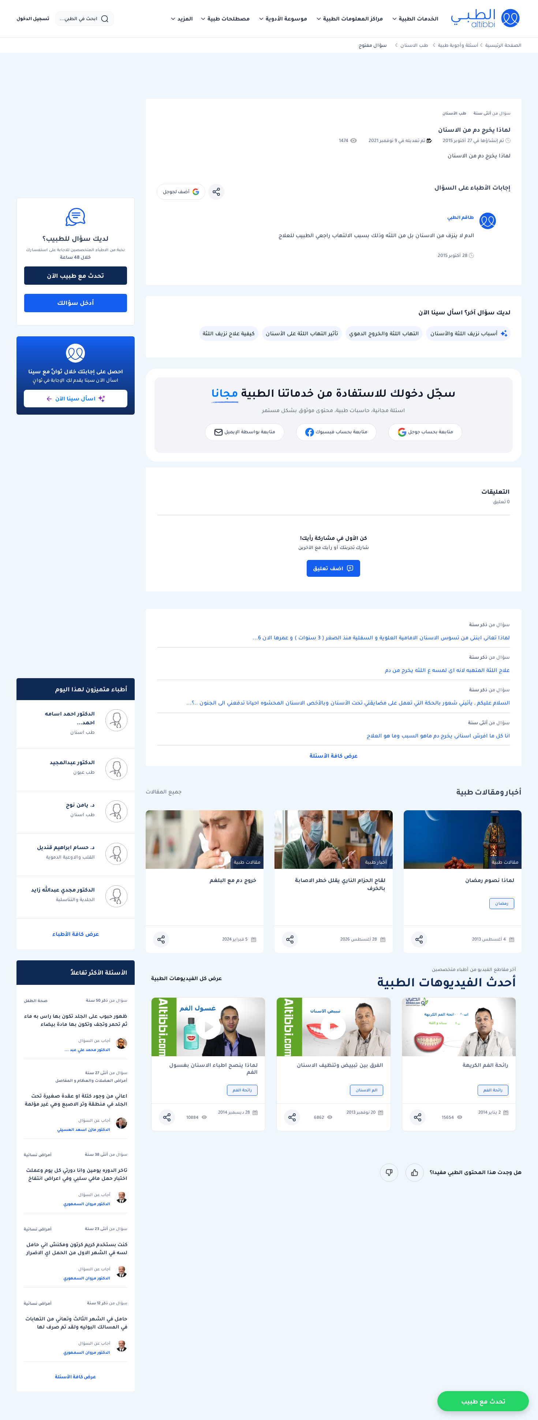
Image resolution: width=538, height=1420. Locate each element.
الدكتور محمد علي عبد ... (87, 1049)
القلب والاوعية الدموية (70, 856)
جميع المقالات (164, 791)
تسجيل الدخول (32, 18)
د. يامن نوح (80, 804)
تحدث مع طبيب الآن (75, 275)
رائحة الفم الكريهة (485, 1065)
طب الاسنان (414, 45)
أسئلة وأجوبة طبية (458, 45)
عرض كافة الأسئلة (334, 755)
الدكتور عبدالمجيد (72, 762)
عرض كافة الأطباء (75, 934)
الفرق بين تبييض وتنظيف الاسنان (340, 1065)
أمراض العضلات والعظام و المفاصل (91, 1080)
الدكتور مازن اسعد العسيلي (83, 1129)
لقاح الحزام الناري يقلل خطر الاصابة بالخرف (340, 884)
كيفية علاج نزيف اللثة (229, 333)
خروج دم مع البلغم (233, 880)
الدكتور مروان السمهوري (86, 1203)
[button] (415, 18)
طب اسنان (82, 732)
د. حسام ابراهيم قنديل (66, 847)
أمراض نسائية (38, 1154)
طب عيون (84, 772)
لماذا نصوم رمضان (489, 880)
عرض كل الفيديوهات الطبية (186, 978)
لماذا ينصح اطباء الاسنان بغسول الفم (213, 1069)
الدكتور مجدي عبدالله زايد (63, 889)
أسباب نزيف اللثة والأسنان (463, 333)
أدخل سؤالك (75, 302)
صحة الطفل (36, 1000)
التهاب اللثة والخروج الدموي (384, 333)
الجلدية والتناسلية (75, 899)
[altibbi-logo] (486, 18)
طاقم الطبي (460, 217)
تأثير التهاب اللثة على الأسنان (302, 333)
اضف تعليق (328, 568)
